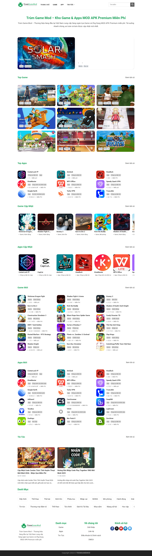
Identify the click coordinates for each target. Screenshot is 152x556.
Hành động (107, 103)
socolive (42, 546)
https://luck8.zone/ (105, 546)
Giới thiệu (91, 527)
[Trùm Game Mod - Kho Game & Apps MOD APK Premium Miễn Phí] (27, 4)
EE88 (69, 546)
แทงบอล (31, 546)
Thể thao (67, 148)
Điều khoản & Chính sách (91, 535)
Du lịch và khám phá (38, 194)
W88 (72, 546)
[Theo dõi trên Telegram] (130, 528)
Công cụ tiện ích (33, 175)
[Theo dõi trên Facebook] (112, 528)
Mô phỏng (28, 66)
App (41, 175)
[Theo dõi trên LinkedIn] (125, 528)
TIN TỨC (70, 5)
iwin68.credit (57, 546)
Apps (61, 531)
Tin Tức (61, 535)
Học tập (34, 421)
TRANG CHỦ (45, 5)
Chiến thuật (67, 126)
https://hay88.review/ (92, 546)
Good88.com (49, 546)
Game (21, 66)
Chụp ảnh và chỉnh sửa (39, 184)
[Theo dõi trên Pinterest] (121, 528)
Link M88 (64, 546)
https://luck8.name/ (117, 546)
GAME (55, 5)
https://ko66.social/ (80, 546)
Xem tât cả (129, 77)
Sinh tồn (64, 234)
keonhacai (37, 546)
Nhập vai (106, 126)
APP (62, 5)
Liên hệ (91, 531)
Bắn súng (28, 103)
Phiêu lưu (67, 103)
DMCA (91, 540)
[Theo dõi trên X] (117, 528)
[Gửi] (132, 5)
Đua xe (86, 66)
